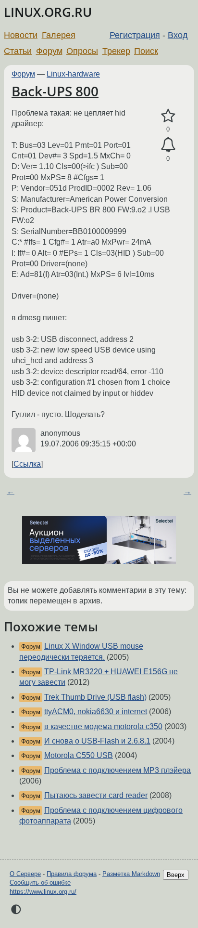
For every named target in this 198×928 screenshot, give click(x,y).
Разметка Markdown (131, 873)
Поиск (146, 51)
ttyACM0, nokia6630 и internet (95, 711)
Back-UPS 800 (55, 91)
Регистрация (135, 35)
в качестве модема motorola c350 (103, 726)
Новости (20, 35)
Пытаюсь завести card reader (96, 795)
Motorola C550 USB (78, 755)
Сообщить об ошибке (40, 882)
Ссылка (27, 464)
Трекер (116, 51)
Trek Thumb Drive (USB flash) (95, 697)
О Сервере (25, 873)
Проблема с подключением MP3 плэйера (117, 770)
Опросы (82, 51)
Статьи (18, 51)
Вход (178, 35)
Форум (49, 51)
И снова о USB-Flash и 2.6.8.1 (97, 741)
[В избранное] (168, 116)
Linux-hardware (73, 74)
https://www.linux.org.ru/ (43, 891)
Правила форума (72, 873)
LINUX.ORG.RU (48, 12)
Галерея (58, 35)
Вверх (176, 874)
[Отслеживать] (168, 145)
